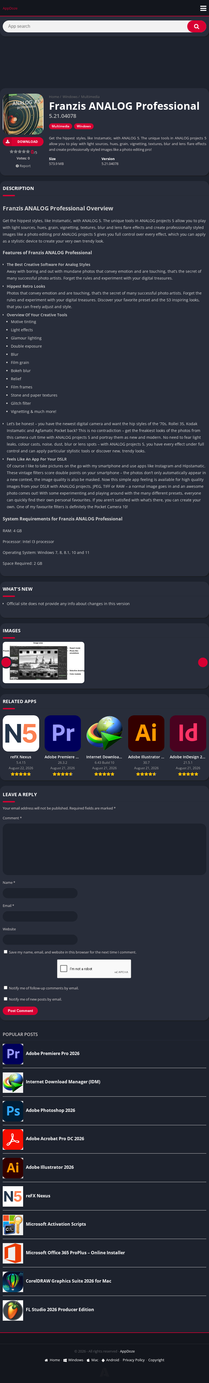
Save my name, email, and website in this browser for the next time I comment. (72, 952)
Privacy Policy (134, 1359)
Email (8, 905)
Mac (94, 1359)
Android (112, 1359)
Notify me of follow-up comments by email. (44, 988)
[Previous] (6, 662)
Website (9, 929)
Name (9, 882)
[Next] (203, 662)
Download (27, 141)
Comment (12, 817)
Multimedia (90, 96)
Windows (70, 96)
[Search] (196, 26)
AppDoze (127, 1351)
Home (54, 96)
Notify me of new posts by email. (35, 999)
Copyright (156, 1359)
